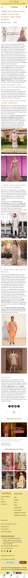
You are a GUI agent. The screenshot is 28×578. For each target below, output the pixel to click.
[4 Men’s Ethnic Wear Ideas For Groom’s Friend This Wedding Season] (7, 412)
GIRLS (15, 505)
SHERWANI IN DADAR (20, 515)
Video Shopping (5, 496)
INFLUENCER (17, 510)
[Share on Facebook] (9, 406)
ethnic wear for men (6, 78)
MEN (15, 497)
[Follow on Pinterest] (15, 2)
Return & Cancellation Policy (9, 524)
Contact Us (4, 504)
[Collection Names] (8, 461)
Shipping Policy (5, 526)
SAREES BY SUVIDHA (20, 512)
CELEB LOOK (17, 507)
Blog (2, 499)
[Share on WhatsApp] (18, 406)
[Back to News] (14, 412)
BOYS (15, 502)
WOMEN (16, 500)
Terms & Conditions (6, 531)
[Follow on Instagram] (13, 2)
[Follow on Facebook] (10, 2)
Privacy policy (5, 529)
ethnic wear (11, 386)
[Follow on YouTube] (17, 2)
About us (3, 501)
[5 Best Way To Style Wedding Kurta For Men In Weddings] (20, 412)
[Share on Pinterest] (12, 406)
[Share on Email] (15, 406)
